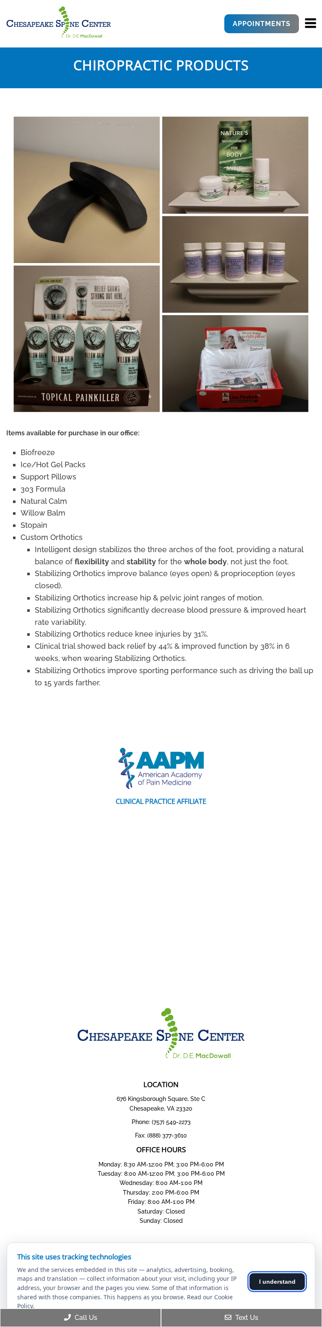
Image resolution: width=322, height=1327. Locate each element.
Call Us (85, 1318)
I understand (277, 1281)
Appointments (262, 24)
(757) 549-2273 (171, 1122)
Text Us (246, 1318)
